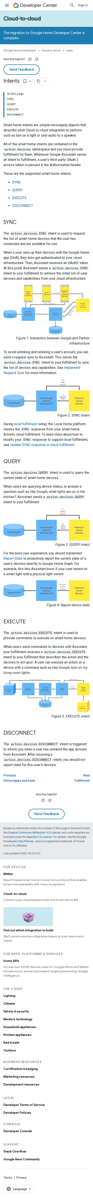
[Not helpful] (36, 59)
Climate (9, 1003)
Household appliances (19, 1027)
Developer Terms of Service (24, 1105)
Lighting (9, 996)
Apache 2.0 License (39, 836)
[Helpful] (30, 59)
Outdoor (9, 1050)
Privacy (21, 1177)
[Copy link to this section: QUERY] (24, 461)
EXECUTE (19, 198)
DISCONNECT (22, 206)
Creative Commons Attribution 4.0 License (34, 832)
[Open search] (72, 5)
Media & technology (17, 1019)
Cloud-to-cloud (22, 18)
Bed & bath (11, 1042)
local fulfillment (25, 424)
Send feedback (21, 69)
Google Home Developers (19, 50)
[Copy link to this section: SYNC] (21, 222)
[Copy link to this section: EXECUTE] (30, 622)
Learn (69, 50)
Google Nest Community (21, 1159)
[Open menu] (7, 5)
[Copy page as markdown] (38, 81)
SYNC (16, 182)
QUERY (17, 190)
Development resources (21, 1084)
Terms (7, 1177)
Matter (8, 874)
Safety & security (16, 1011)
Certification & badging (20, 1069)
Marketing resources (19, 1077)
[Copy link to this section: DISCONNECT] (40, 733)
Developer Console (17, 1131)
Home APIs (11, 961)
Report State (12, 558)
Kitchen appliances (17, 1035)
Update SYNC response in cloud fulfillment (42, 445)
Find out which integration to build (28, 930)
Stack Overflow (14, 1151)
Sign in (83, 5)
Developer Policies (17, 1113)
